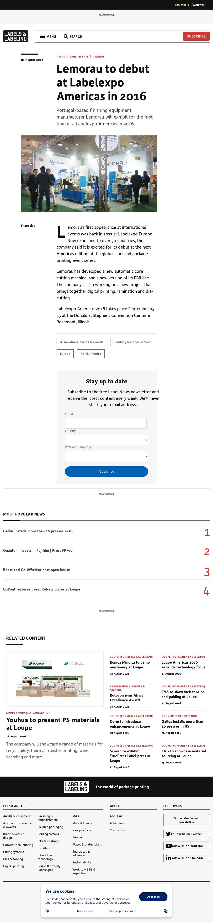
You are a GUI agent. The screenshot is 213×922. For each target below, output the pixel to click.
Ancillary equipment (17, 816)
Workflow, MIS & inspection (83, 871)
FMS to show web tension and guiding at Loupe (183, 694)
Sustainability (81, 862)
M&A (75, 816)
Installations (46, 848)
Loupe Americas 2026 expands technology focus (183, 664)
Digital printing (13, 866)
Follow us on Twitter (186, 834)
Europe (65, 354)
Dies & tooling (13, 859)
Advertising (117, 823)
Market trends (82, 823)
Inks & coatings (48, 841)
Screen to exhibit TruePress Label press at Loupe (130, 755)
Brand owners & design (14, 836)
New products (81, 830)
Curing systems (13, 852)
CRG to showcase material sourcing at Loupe (184, 753)
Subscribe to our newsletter (186, 820)
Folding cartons (48, 834)
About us (116, 816)
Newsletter (197, 4)
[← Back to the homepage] (15, 41)
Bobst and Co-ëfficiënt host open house (36, 569)
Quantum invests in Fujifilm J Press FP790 (38, 550)
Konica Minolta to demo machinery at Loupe (130, 664)
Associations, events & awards (81, 56)
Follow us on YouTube (186, 846)
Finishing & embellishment (132, 342)
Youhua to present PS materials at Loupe (52, 723)
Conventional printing (179, 716)
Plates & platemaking (87, 844)
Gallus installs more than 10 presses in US (38, 530)
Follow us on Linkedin (186, 858)
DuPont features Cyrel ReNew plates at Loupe (41, 589)
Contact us (117, 830)
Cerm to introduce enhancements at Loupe (130, 724)
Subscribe (180, 4)
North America (90, 354)
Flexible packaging (50, 827)
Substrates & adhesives (81, 853)
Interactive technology (45, 857)
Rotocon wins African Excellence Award (128, 697)
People (77, 837)
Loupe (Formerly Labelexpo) (28, 712)
